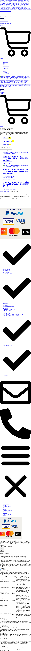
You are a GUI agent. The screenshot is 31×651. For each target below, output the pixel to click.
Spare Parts (5, 60)
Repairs (4, 515)
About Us (5, 513)
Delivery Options (7, 506)
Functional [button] (2, 618)
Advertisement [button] (3, 638)
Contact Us (5, 505)
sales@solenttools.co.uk (5, 23)
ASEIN (4, 63)
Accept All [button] (10, 546)
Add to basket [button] (12, 163)
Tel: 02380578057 (4, 21)
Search (2, 18)
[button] (15, 471)
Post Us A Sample (7, 514)
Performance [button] (3, 625)
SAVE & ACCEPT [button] (4, 650)
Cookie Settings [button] (3, 546)
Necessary (4, 569)
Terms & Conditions (7, 510)
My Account (6, 66)
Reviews (5, 507)
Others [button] (1, 645)
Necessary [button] (2, 568)
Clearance (5, 64)
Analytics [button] (2, 631)
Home (1, 191)
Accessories (5, 62)
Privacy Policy (6, 511)
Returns (4, 509)
